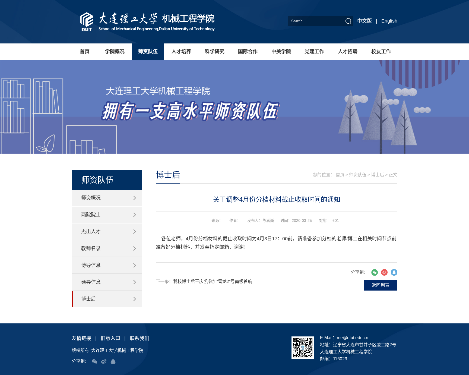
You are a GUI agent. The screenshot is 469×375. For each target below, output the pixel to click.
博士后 (88, 299)
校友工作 (381, 51)
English (389, 21)
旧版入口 (110, 338)
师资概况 (91, 198)
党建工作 (314, 51)
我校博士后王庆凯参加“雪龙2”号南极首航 (212, 281)
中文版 (364, 21)
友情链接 (81, 338)
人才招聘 (347, 51)
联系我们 (139, 338)
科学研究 (214, 51)
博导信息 (91, 265)
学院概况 (115, 51)
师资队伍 (148, 51)
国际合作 (248, 51)
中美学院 (281, 51)
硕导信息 (91, 282)
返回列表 (380, 285)
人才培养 (181, 51)
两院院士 (91, 215)
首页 (85, 51)
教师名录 (91, 248)
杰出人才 (91, 231)
